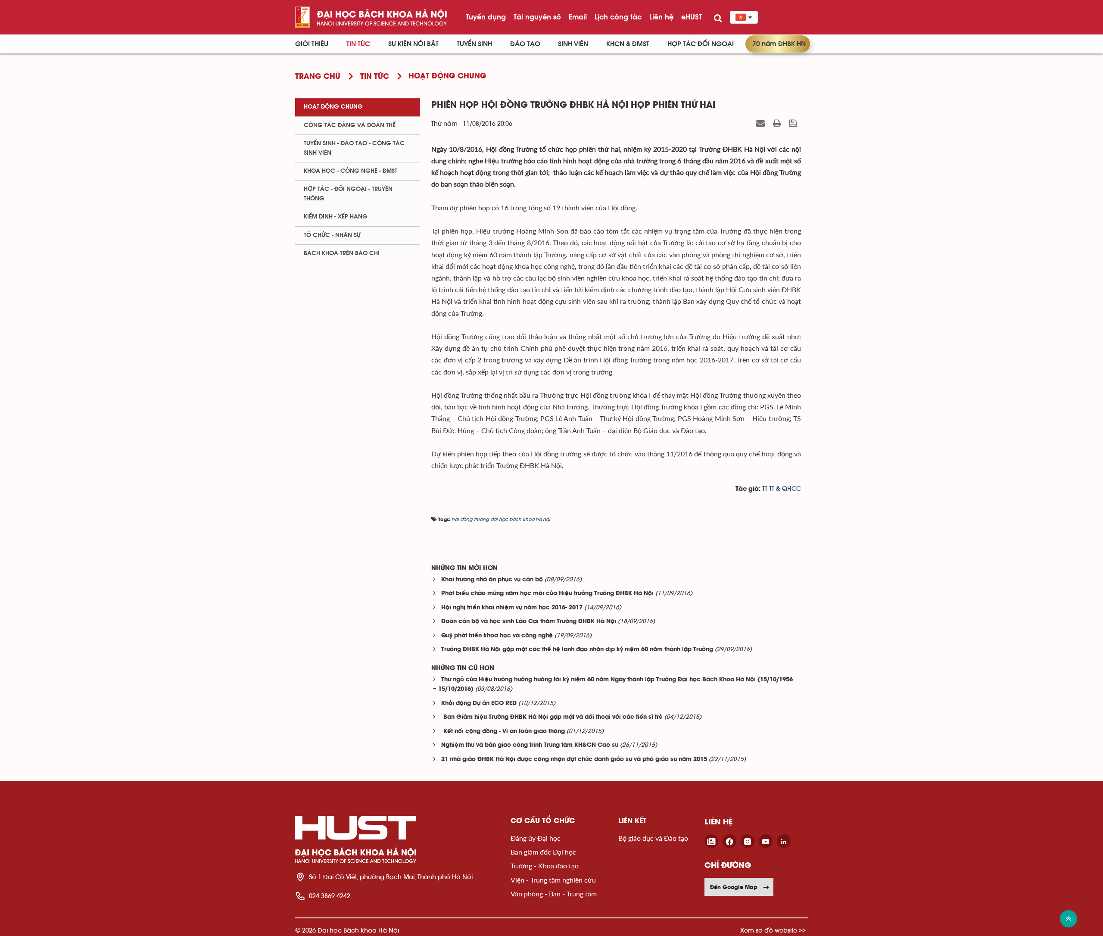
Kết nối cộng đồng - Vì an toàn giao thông (503, 731)
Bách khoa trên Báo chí (342, 253)
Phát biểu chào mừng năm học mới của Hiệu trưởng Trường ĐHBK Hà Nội (547, 593)
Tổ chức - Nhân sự (332, 235)
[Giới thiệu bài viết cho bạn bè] (761, 123)
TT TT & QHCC (781, 489)
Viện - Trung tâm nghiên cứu (553, 880)
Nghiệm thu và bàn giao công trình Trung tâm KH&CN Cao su (529, 745)
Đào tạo (525, 44)
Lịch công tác (618, 17)
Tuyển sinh (474, 44)
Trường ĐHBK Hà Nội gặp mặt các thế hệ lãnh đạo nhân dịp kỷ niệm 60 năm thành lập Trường (577, 649)
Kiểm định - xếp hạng (336, 217)
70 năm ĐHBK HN (779, 44)
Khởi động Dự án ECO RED (479, 703)
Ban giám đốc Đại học (543, 852)
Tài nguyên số (537, 17)
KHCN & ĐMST (627, 44)
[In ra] (778, 123)
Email (578, 17)
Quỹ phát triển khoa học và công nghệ (497, 636)
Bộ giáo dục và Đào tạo (653, 838)
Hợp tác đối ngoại (700, 44)
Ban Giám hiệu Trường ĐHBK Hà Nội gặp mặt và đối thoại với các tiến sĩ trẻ (552, 717)
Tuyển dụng (486, 17)
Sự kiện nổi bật (413, 44)
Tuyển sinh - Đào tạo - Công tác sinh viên (354, 148)
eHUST (691, 17)
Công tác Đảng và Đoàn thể (350, 125)
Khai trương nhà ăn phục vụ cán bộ (492, 580)
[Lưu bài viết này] (794, 123)
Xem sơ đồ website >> (773, 930)
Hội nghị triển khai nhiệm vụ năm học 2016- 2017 (512, 608)
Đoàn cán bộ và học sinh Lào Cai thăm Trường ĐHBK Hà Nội (528, 621)
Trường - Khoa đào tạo (545, 865)
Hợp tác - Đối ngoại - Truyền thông (348, 193)
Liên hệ (661, 17)
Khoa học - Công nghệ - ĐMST (350, 171)
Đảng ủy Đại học (536, 838)
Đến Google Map (733, 887)
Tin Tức (358, 44)
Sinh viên (573, 44)
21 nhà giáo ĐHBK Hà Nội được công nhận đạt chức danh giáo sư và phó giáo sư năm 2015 (574, 759)
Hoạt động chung (333, 107)
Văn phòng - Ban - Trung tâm (554, 893)
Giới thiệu (311, 44)
